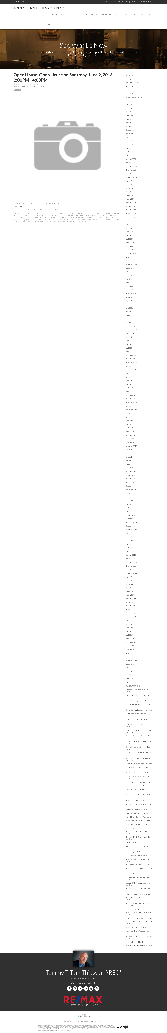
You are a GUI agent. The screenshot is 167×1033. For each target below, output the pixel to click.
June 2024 (129, 188)
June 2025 (129, 144)
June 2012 (129, 671)
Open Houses (130, 90)
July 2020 (129, 337)
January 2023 (130, 250)
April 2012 (129, 678)
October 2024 (130, 173)
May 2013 (129, 631)
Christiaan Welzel (77, 1021)
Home (45, 15)
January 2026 (130, 126)
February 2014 (131, 599)
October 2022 (130, 261)
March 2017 (130, 468)
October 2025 (130, 130)
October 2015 (130, 526)
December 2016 (131, 479)
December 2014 (131, 562)
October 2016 (130, 486)
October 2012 (130, 657)
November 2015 (131, 522)
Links (150, 15)
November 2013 (131, 609)
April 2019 (129, 388)
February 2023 (131, 246)
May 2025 (129, 148)
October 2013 (130, 613)
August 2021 (130, 301)
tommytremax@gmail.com (88, 983)
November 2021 (131, 293)
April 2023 (129, 239)
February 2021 (131, 319)
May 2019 (129, 384)
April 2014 (129, 591)
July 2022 (129, 272)
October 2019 (130, 366)
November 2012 (131, 653)
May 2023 (129, 235)
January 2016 (130, 515)
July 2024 (129, 184)
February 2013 (131, 642)
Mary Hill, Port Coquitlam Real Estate (138, 817)
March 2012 (130, 682)
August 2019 (130, 373)
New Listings (130, 86)
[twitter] (81, 988)
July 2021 (129, 304)
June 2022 (129, 275)
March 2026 (130, 119)
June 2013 (129, 628)
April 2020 (129, 348)
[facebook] (70, 988)
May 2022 (129, 279)
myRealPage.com (83, 1016)
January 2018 (130, 439)
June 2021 (129, 308)
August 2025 (130, 137)
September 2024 (131, 177)
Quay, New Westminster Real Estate (138, 855)
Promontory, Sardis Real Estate (136, 852)
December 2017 (131, 442)
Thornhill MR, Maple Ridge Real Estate (138, 894)
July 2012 (129, 668)
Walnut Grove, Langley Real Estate (137, 909)
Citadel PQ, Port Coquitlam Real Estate (139, 764)
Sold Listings (130, 93)
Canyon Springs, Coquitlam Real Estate (139, 710)
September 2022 (131, 264)
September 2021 (131, 297)
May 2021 (129, 312)
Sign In (16, 2)
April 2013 (129, 635)
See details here (20, 206)
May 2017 (129, 460)
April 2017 (129, 464)
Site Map (46, 24)
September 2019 (131, 370)
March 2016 (130, 511)
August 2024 (130, 181)
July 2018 (129, 417)
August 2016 (130, 493)
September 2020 (131, 330)
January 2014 (130, 602)
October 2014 (130, 569)
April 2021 (129, 315)
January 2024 (130, 206)
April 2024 (129, 195)
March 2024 (130, 199)
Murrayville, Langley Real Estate (136, 828)
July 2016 (129, 497)
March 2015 (130, 551)
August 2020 (130, 333)
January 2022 (130, 290)
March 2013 (130, 639)
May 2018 (129, 424)
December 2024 (131, 166)
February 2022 (131, 286)
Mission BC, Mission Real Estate (137, 824)
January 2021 (130, 322)
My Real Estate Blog (132, 82)
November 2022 (131, 257)
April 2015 (129, 548)
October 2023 (130, 217)
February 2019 (131, 395)
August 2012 (130, 664)
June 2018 (129, 421)
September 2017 (131, 446)
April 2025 (129, 152)
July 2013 (129, 624)
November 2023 (131, 213)
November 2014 (131, 566)
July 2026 (129, 108)
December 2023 (131, 210)
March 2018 (130, 431)
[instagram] (97, 988)
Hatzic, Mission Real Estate (135, 800)
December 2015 (131, 519)
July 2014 (129, 580)
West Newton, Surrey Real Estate (137, 927)
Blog (141, 15)
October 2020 (130, 326)
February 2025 (131, 159)
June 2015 (129, 540)
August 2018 (130, 413)
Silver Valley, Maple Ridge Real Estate (138, 865)
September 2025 (131, 134)
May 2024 (129, 192)
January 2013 (130, 646)
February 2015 (131, 555)
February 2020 (131, 355)
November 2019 (131, 362)
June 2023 (129, 232)
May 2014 (129, 588)
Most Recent (130, 101)
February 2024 (131, 203)
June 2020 (129, 341)
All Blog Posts (130, 79)
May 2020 (129, 344)
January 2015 (130, 559)
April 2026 (129, 115)
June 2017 (129, 457)
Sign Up (25, 2)
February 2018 (131, 435)
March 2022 (130, 282)
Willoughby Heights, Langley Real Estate (139, 946)
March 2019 (130, 391)
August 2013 (130, 620)
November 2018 (131, 402)
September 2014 (131, 573)
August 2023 (130, 224)
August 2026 (130, 104)
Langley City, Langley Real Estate (137, 810)
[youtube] (91, 988)
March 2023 (130, 243)
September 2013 (131, 617)
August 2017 (130, 450)
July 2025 (129, 141)
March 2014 (130, 595)
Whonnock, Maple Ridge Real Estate (138, 942)
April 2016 (129, 508)
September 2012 (131, 660)
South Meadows (131, 874)
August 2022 (130, 268)
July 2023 (129, 228)
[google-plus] (75, 988)
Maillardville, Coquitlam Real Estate (137, 813)
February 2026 (131, 123)
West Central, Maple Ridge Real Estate (139, 918)
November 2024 (131, 170)
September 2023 (131, 221)
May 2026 (129, 112)
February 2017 (131, 471)
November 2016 (131, 482)
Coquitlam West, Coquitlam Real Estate (139, 773)
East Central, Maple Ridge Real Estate (32, 86)
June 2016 (129, 500)
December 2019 (131, 359)
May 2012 (129, 675)
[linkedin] (86, 988)
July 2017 (129, 453)
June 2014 (129, 584)
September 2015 (131, 530)
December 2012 (131, 649)
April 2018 (129, 428)
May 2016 (129, 504)
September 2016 (131, 490)
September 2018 (131, 410)
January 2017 (130, 475)
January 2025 (130, 163)
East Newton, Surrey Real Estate (137, 786)
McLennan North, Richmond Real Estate (139, 820)
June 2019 (129, 381)
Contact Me (130, 15)
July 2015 (129, 537)
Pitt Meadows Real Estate (134, 843)
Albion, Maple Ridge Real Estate (136, 701)
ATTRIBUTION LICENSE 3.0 (95, 1021)
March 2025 (130, 155)
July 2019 (129, 377)
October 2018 (130, 406)
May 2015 (129, 544)
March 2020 (130, 352)
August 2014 (130, 577)
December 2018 (131, 399)
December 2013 (131, 606)
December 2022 (131, 253)
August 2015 (130, 533)
